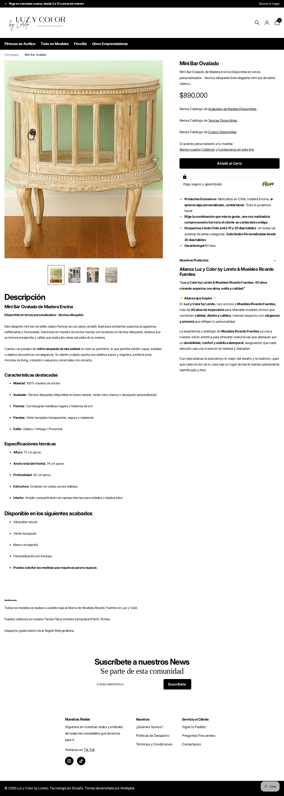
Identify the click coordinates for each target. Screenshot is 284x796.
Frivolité (80, 43)
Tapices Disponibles (222, 120)
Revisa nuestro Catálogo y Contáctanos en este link (216, 150)
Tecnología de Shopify (66, 788)
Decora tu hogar (269, 3)
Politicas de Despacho (152, 735)
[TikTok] (81, 761)
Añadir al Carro (229, 163)
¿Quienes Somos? (149, 727)
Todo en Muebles (55, 43)
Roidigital (127, 788)
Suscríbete (177, 684)
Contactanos (191, 744)
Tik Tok (89, 750)
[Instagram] (69, 761)
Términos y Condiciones (154, 744)
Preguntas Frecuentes (198, 735)
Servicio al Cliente (195, 719)
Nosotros (143, 719)
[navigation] (56, 275)
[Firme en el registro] (267, 23)
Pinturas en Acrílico (19, 43)
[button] (154, 159)
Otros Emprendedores (110, 43)
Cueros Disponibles (222, 132)
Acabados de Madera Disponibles (232, 109)
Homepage (11, 54)
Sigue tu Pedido (193, 727)
